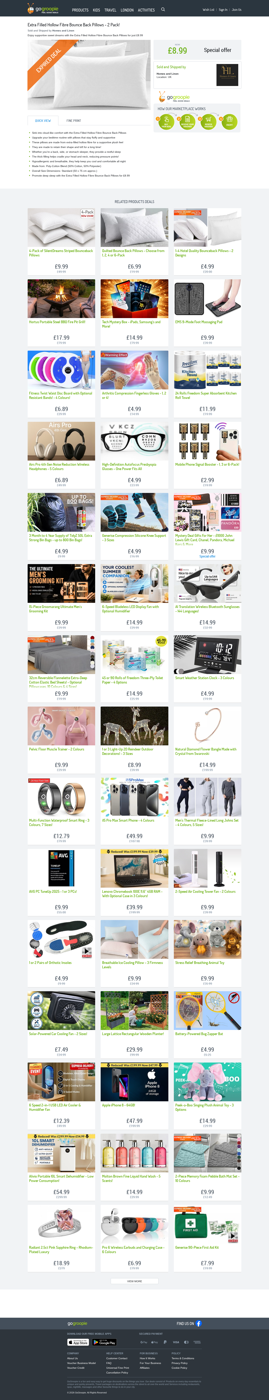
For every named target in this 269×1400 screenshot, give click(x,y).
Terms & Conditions (183, 1358)
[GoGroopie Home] (43, 8)
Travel (110, 9)
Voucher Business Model (81, 1363)
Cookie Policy (179, 1367)
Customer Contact (116, 1358)
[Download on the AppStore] (78, 1342)
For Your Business (150, 1363)
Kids (96, 9)
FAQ (108, 1363)
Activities (146, 9)
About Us (72, 1358)
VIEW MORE (134, 1281)
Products (80, 9)
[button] (68, 10)
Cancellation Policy (117, 1372)
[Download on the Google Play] (104, 1342)
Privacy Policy (180, 1363)
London (127, 9)
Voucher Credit (75, 1367)
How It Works (147, 1358)
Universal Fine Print (117, 1367)
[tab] (43, 120)
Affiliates (145, 1367)
